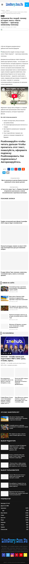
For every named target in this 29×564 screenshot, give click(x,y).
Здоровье (3, 508)
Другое (2, 15)
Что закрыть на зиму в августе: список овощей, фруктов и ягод (18, 307)
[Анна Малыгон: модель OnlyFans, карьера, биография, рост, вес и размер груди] (21, 391)
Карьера (3, 522)
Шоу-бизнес (4, 513)
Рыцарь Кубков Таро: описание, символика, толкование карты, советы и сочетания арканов (14, 273)
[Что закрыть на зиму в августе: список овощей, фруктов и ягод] (4, 308)
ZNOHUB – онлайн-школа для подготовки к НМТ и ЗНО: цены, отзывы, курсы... (13, 359)
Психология (4, 529)
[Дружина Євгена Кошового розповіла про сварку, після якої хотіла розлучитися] (4, 493)
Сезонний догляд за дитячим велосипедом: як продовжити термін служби (17, 288)
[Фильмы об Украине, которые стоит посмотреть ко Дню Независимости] (4, 326)
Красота (3, 517)
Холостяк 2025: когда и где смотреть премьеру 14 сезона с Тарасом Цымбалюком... (21, 381)
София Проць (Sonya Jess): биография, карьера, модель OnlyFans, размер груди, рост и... (7, 400)
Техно (2, 524)
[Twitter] (8, 555)
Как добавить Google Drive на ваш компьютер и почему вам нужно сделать (17, 485)
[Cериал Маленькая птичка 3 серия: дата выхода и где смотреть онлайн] (4, 476)
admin (3, 27)
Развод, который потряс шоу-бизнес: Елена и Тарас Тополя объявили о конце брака (17, 456)
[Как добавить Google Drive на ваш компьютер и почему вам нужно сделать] (4, 485)
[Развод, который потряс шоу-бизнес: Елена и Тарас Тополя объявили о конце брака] (4, 456)
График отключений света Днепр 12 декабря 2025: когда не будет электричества (14, 222)
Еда (3, 510)
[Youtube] (21, 555)
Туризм (3, 527)
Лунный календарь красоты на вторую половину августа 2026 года (18, 316)
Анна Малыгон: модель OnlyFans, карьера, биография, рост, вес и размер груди (21, 400)
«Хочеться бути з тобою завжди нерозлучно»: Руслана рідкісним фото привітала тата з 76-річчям (18, 464)
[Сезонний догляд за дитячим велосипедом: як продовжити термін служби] (4, 288)
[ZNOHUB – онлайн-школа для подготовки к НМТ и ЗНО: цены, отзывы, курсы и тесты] (14, 346)
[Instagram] (12, 555)
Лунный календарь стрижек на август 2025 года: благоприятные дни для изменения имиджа (13, 247)
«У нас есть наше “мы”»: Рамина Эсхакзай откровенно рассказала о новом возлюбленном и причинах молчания (14, 191)
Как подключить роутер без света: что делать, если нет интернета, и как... (7, 381)
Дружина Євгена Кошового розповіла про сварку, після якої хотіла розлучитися (18, 493)
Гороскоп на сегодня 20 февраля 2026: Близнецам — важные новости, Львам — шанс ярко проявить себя (17, 448)
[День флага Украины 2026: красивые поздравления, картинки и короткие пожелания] (4, 298)
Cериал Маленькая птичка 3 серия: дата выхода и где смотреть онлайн (17, 476)
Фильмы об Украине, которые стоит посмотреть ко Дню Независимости (17, 326)
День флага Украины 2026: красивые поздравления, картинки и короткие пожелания (18, 298)
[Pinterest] (16, 555)
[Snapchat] (25, 555)
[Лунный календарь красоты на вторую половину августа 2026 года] (4, 316)
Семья (2, 515)
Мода (2, 520)
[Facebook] (3, 555)
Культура (3, 503)
